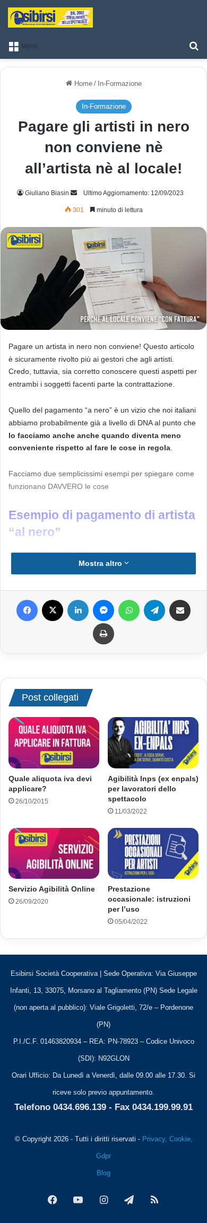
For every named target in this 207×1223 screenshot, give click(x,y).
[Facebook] (27, 610)
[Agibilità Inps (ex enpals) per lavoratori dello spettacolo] (153, 742)
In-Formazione (120, 84)
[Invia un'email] (74, 193)
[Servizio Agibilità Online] (53, 853)
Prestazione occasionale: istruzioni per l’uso (149, 899)
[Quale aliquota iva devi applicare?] (53, 742)
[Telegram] (154, 610)
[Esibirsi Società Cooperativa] (50, 17)
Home (82, 84)
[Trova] (193, 46)
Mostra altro (101, 563)
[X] (52, 610)
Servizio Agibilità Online (51, 889)
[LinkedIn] (78, 610)
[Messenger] (103, 610)
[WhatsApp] (129, 610)
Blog (103, 1173)
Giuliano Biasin (47, 193)
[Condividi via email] (180, 610)
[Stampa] (103, 633)
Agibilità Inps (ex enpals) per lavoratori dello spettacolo (153, 788)
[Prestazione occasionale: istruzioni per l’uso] (153, 853)
